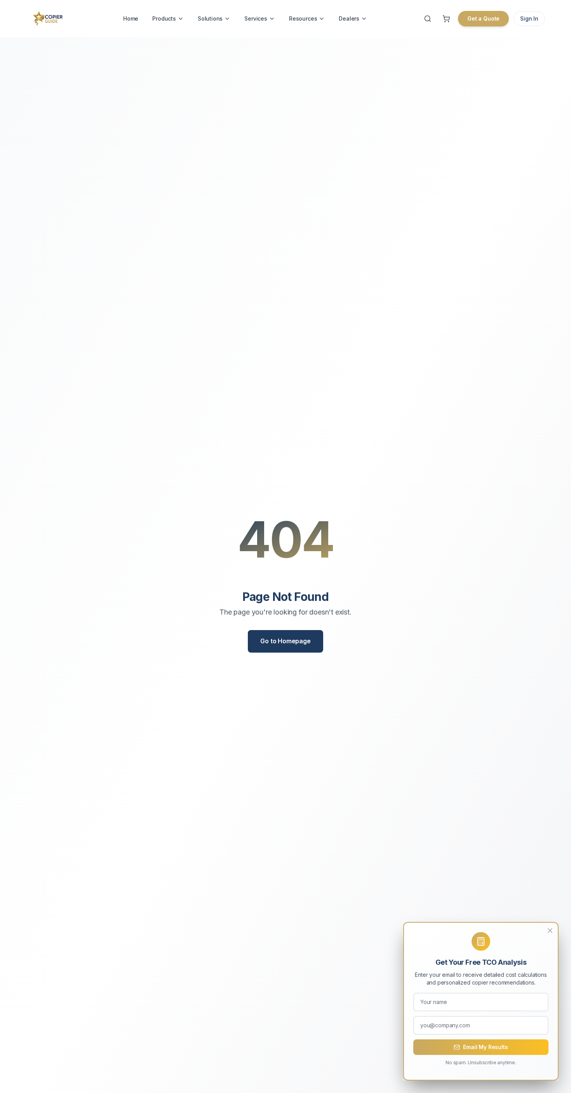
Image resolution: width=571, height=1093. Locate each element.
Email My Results (485, 1047)
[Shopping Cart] (446, 19)
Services (255, 18)
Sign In (529, 18)
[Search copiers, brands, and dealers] (428, 19)
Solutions (210, 18)
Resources (303, 18)
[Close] (550, 930)
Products (164, 18)
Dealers (349, 18)
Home (130, 18)
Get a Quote (483, 18)
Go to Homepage (285, 641)
